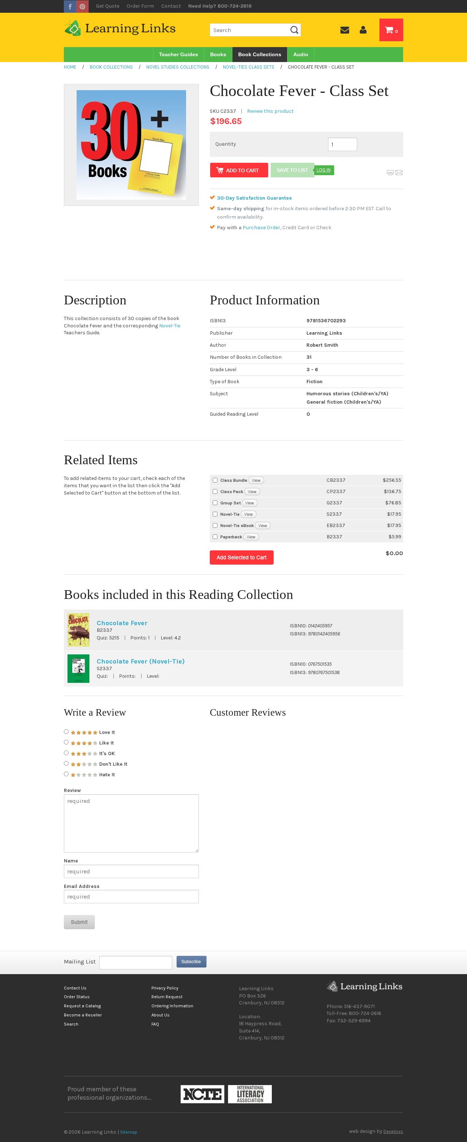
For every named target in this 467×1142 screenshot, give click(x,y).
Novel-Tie (169, 326)
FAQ (155, 1024)
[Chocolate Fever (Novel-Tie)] (248, 514)
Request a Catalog (82, 1005)
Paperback (231, 536)
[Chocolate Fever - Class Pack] (252, 491)
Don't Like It (112, 764)
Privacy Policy (164, 988)
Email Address (82, 886)
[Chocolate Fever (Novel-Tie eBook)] (263, 525)
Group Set (230, 502)
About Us (160, 1015)
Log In (324, 170)
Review (72, 790)
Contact (171, 6)
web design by (376, 1131)
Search (71, 1024)
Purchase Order (261, 227)
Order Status (77, 996)
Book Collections (259, 54)
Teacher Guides (178, 54)
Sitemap (128, 1132)
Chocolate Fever (122, 623)
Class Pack (231, 491)
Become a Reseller (83, 1015)
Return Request (166, 996)
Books (218, 54)
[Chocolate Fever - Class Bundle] (256, 480)
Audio (300, 54)
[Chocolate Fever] (251, 537)
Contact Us (75, 988)
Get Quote (107, 6)
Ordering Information (172, 1005)
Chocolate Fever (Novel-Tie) (141, 661)
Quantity (225, 144)
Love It (106, 732)
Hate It (106, 775)
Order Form (140, 6)
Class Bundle (233, 480)
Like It (106, 743)
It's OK (106, 753)
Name (71, 861)
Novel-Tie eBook (237, 525)
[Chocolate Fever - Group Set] (250, 503)
